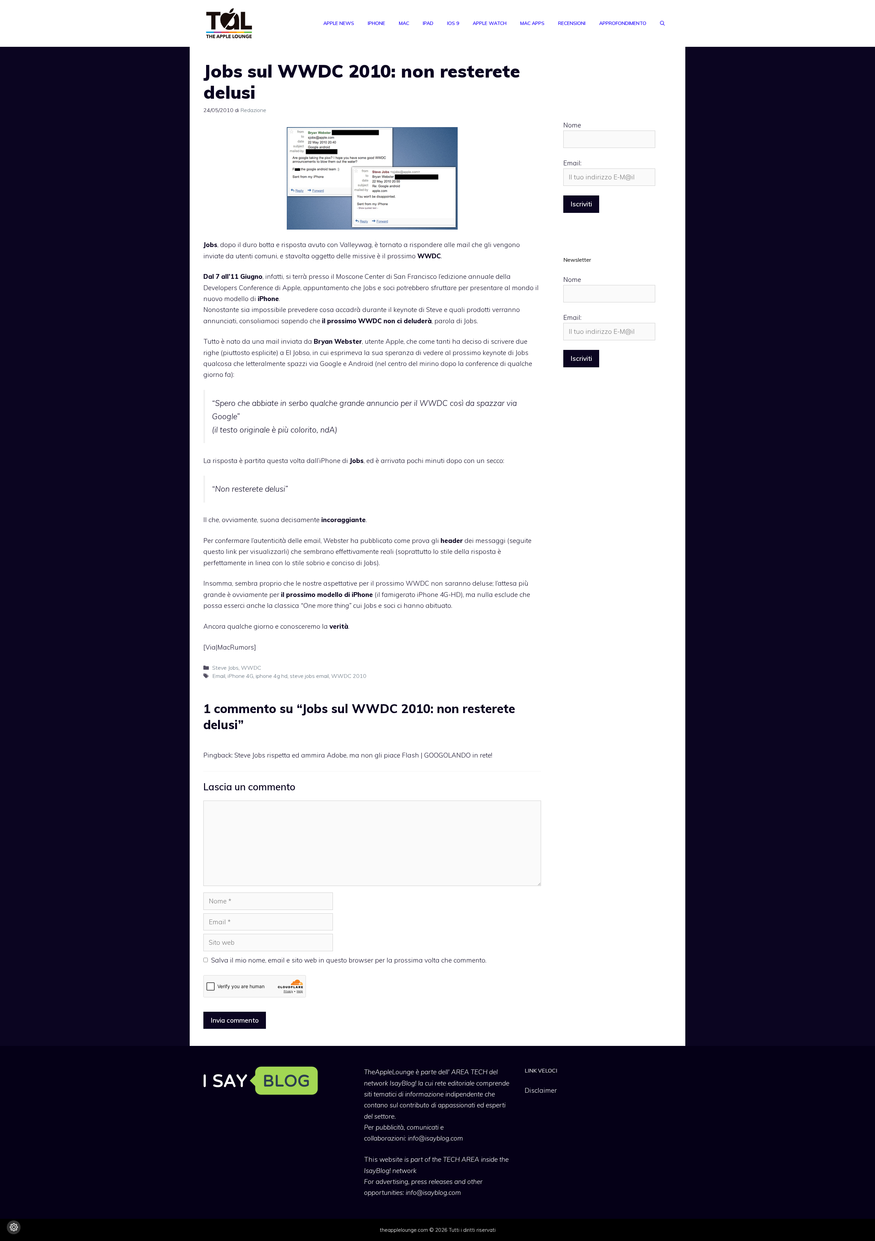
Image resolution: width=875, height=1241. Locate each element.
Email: (572, 163)
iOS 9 (453, 23)
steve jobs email (309, 675)
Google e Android (346, 363)
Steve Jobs (225, 667)
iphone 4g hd (271, 675)
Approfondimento (622, 23)
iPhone (376, 23)
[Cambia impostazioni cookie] (14, 1227)
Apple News (338, 23)
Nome (572, 125)
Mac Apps (532, 23)
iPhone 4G (240, 675)
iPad (428, 23)
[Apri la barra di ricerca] (662, 23)
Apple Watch (490, 23)
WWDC (251, 667)
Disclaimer (541, 1090)
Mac (404, 23)
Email (218, 675)
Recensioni (571, 23)
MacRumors (235, 647)
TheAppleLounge (389, 1072)
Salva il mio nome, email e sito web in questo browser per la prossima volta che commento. (348, 960)
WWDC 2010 (348, 675)
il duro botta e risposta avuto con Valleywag (305, 245)
